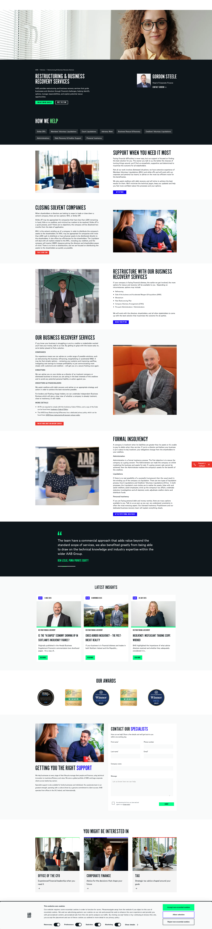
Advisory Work (107, 131)
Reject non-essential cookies (179, 922)
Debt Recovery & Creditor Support (68, 138)
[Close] (209, 464)
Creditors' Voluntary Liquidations (158, 131)
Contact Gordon (158, 87)
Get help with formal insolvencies (125, 514)
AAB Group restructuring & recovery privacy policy (63, 415)
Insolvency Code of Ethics (59, 409)
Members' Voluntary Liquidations (63, 131)
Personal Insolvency (94, 138)
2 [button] (64, 566)
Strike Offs (41, 131)
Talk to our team (42, 252)
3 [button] (69, 566)
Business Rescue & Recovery (129, 131)
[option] (106, 35)
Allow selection (179, 915)
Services (42, 70)
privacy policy (126, 804)
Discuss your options (121, 322)
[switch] (78, 924)
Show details (130, 925)
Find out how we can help (44, 102)
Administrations (43, 138)
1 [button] (60, 566)
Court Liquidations (89, 131)
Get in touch (119, 192)
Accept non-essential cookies (178, 907)
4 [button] (73, 566)
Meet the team (61, 102)
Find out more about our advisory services (49, 424)
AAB (36, 70)
